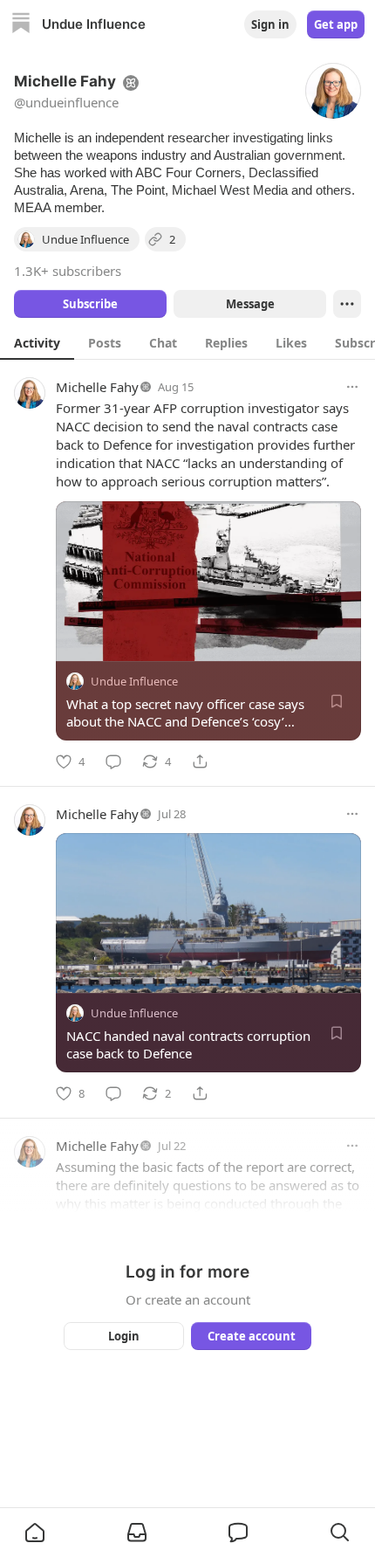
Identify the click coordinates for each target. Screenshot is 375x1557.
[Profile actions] (347, 304)
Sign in (270, 24)
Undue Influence (134, 681)
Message (250, 304)
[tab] (37, 342)
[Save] (337, 701)
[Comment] (113, 761)
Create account (252, 1336)
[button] (35, 1533)
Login (124, 1336)
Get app (336, 24)
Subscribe (90, 304)
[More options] (352, 387)
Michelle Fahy (97, 387)
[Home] (20, 25)
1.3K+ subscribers (67, 270)
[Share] (200, 761)
